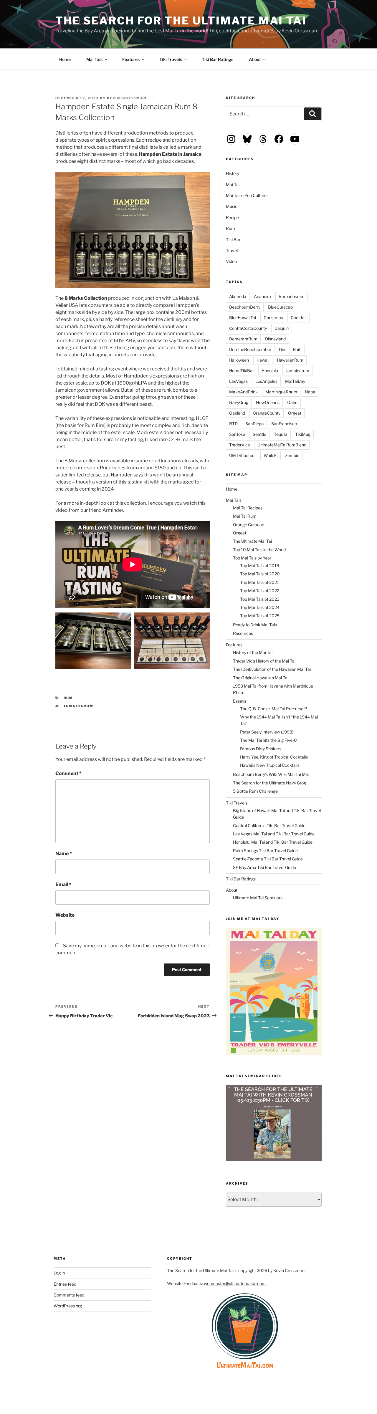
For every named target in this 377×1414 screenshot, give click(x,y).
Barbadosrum (292, 296)
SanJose (237, 434)
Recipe (232, 217)
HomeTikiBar (241, 370)
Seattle (259, 434)
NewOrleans (268, 402)
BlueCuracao (280, 306)
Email (63, 884)
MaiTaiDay (295, 381)
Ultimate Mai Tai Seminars (257, 897)
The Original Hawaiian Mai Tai (260, 677)
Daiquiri (282, 328)
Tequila (280, 434)
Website (65, 915)
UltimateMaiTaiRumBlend (281, 444)
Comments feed (69, 1294)
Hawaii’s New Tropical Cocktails (270, 765)
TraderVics (239, 444)
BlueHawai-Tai (242, 317)
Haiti (297, 349)
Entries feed (65, 1283)
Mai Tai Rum (245, 516)
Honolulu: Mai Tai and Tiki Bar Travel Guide (272, 842)
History (232, 173)
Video (231, 261)
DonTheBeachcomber (250, 349)
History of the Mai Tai (252, 652)
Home (65, 59)
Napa (310, 391)
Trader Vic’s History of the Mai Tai (264, 660)
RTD (233, 423)
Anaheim (262, 296)
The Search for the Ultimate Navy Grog (269, 782)
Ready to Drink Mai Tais (255, 624)
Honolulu (270, 370)
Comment (68, 773)
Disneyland (275, 338)
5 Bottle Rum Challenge (255, 791)
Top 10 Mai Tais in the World (259, 549)
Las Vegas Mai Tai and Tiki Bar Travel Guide (274, 833)
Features (131, 59)
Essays (239, 700)
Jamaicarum (79, 706)
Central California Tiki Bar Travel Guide (269, 825)
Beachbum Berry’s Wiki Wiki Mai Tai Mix (271, 774)
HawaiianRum (290, 359)
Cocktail (298, 317)
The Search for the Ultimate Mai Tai (181, 20)
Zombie (292, 455)
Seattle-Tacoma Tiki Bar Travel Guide (268, 858)
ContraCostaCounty (248, 328)
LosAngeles (266, 381)
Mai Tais (94, 59)
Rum (68, 698)
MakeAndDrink (243, 391)
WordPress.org (68, 1305)
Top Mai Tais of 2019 (259, 565)
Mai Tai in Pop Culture (246, 195)
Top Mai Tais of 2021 (259, 582)
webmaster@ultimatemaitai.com (235, 1283)
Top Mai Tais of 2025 (260, 615)
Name (63, 853)
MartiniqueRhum (281, 391)
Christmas (273, 317)
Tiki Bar (233, 239)
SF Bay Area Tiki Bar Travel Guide (264, 867)
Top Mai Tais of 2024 (260, 607)
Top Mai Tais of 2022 (259, 590)
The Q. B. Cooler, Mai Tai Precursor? (273, 708)
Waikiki (270, 455)
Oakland (237, 412)
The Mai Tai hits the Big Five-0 (268, 740)
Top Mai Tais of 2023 (260, 599)
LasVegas (238, 381)
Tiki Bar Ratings (217, 59)
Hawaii (263, 359)
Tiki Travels (170, 59)
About (255, 59)
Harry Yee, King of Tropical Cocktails (274, 756)
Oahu (292, 402)
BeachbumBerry (244, 306)
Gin (282, 349)
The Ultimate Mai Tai (252, 541)
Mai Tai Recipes (247, 507)
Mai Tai (232, 184)
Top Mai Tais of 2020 (260, 573)
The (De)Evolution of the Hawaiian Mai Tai (272, 669)
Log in (59, 1272)
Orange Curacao (248, 524)
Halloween (239, 359)
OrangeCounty (266, 412)
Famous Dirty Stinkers (260, 748)
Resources (243, 633)
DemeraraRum (243, 338)
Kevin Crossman (126, 98)
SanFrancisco (284, 423)
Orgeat (294, 412)
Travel (232, 250)
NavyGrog (238, 402)
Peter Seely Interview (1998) (266, 731)
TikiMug (302, 434)
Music (231, 206)
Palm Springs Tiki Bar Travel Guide (265, 850)
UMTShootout (242, 455)
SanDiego (254, 423)
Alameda (237, 296)
